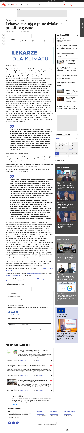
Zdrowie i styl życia (74, 20)
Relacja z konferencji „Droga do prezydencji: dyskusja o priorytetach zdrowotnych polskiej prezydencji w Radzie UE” (66, 337)
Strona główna (66, 20)
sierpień (57, 138)
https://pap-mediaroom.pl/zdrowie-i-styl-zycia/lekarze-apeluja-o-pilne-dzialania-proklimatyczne (30, 300)
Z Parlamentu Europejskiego (62, 315)
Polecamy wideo (63, 168)
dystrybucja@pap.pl (54, 413)
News (23, 5)
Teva (38, 360)
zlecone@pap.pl (40, 413)
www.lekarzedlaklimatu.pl (36, 279)
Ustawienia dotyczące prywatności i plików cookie (47, 424)
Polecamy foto (63, 239)
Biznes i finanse (60, 254)
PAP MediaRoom (40, 375)
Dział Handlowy (53, 411)
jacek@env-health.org (33, 273)
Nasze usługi (68, 5)
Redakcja (39, 411)
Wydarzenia (30, 5)
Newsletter (82, 26)
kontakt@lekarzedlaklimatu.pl (15, 275)
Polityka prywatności (46, 422)
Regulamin (54, 422)
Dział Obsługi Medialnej (69, 411)
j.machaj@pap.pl (67, 413)
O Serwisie (39, 422)
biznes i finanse (60, 182)
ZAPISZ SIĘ (14, 404)
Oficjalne (38, 5)
